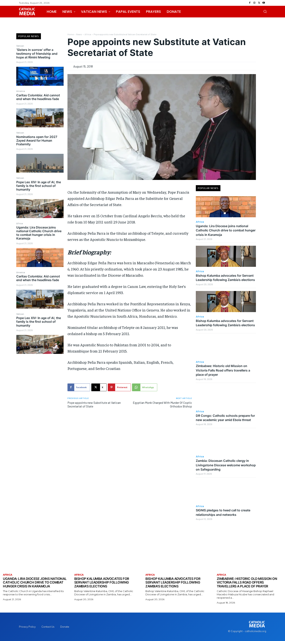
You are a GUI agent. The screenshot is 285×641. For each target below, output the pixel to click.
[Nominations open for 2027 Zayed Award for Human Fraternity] (40, 163)
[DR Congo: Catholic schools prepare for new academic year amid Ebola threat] (226, 396)
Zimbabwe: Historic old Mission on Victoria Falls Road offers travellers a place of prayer (223, 370)
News (79, 34)
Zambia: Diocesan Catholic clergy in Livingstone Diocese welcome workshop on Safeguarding (226, 465)
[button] (265, 11)
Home (70, 34)
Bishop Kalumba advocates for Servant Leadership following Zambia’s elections (225, 278)
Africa (19, 223)
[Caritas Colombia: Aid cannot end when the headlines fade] (40, 117)
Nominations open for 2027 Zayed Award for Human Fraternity (36, 140)
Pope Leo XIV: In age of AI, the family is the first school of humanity (38, 185)
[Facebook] (249, 3)
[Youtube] (263, 3)
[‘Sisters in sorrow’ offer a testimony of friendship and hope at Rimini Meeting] (40, 76)
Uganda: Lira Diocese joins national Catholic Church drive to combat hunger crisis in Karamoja (38, 232)
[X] (259, 3)
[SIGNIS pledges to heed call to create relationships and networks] (226, 491)
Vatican (20, 45)
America (20, 91)
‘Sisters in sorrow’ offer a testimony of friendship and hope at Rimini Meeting (36, 53)
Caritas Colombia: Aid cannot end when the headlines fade (38, 97)
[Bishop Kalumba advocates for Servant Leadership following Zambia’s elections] (226, 256)
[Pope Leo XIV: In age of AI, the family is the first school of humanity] (40, 208)
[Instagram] (254, 3)
